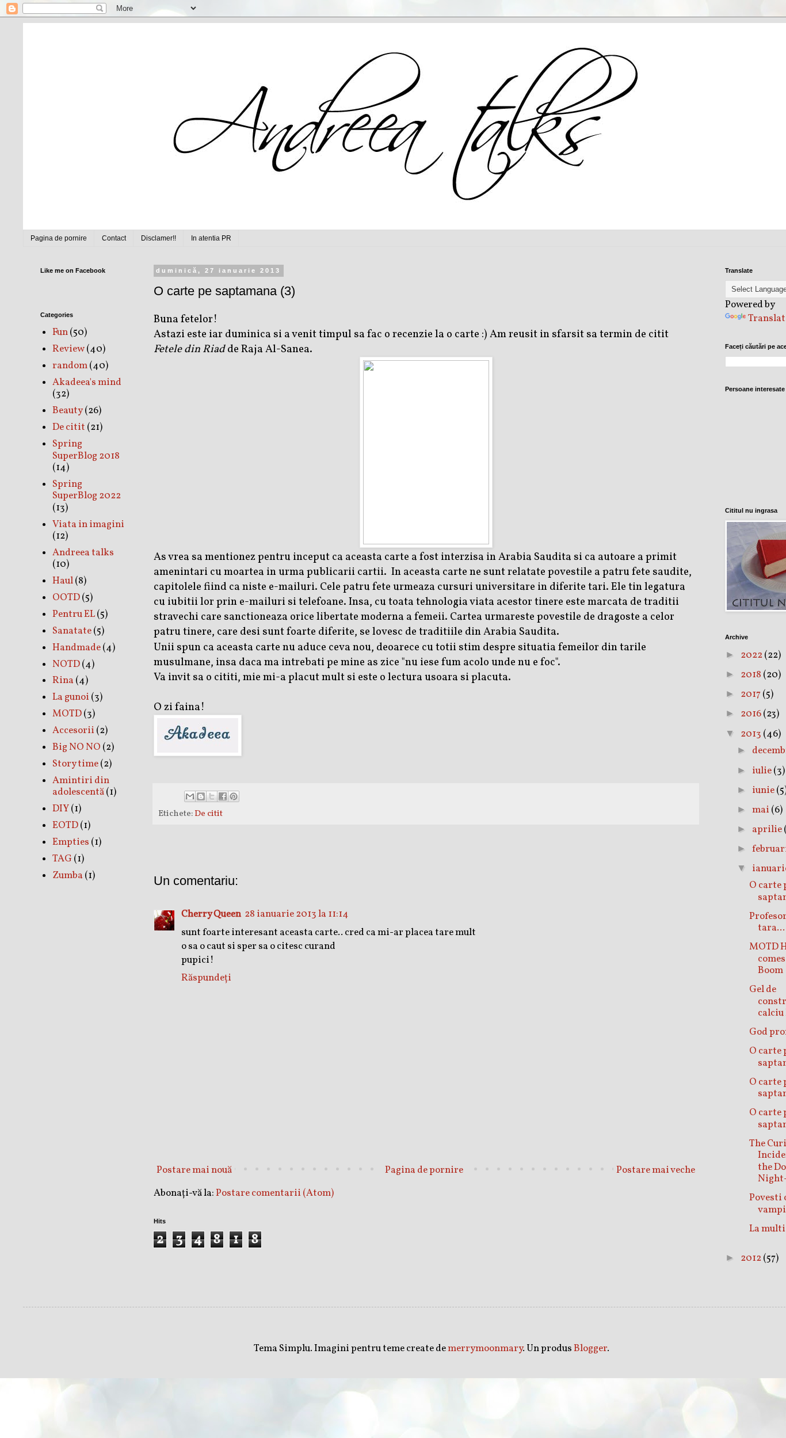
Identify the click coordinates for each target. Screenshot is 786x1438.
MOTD (67, 713)
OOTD (66, 597)
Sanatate (71, 631)
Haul (62, 581)
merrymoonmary (485, 1348)
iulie (762, 770)
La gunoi (70, 697)
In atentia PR (211, 238)
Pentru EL (73, 614)
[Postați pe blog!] (201, 796)
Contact (114, 238)
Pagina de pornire (58, 238)
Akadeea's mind (86, 382)
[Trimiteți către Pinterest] (233, 796)
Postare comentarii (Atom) (275, 1193)
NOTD (66, 664)
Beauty (67, 410)
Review (68, 349)
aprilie (768, 829)
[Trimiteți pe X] (212, 796)
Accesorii (73, 730)
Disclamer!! (158, 238)
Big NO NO (76, 747)
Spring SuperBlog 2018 (86, 449)
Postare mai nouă (194, 1170)
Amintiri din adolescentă (80, 786)
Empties (70, 842)
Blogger (590, 1348)
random (69, 365)
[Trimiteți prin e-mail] (190, 796)
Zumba (67, 875)
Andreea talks (83, 552)
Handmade (76, 647)
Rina (63, 680)
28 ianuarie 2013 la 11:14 (297, 914)
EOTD (65, 825)
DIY (60, 808)
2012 (752, 1258)
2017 (751, 694)
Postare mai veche (655, 1170)
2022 (752, 655)
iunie (764, 790)
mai (761, 810)
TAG (62, 858)
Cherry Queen (211, 914)
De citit (208, 813)
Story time (75, 764)
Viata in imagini (88, 524)
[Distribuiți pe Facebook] (222, 796)
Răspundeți (206, 978)
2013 (752, 734)
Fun (60, 332)
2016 (752, 713)
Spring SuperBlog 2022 (86, 490)
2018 (752, 674)
